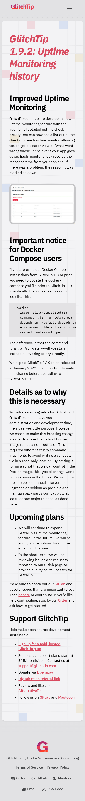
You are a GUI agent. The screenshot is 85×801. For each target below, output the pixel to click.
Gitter (63, 600)
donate (24, 595)
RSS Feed (52, 789)
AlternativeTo (29, 691)
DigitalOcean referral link (39, 679)
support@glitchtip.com (37, 666)
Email (29, 789)
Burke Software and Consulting (53, 758)
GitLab (60, 584)
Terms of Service (29, 767)
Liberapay (45, 672)
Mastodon (66, 697)
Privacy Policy (58, 767)
